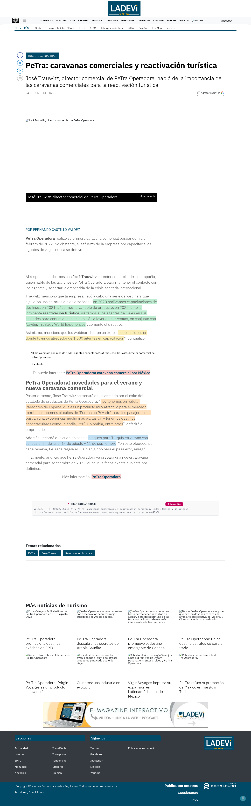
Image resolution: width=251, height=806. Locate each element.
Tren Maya (157, 28)
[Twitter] (20, 63)
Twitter (94, 748)
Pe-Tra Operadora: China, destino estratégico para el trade (201, 643)
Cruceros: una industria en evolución (98, 685)
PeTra (31, 553)
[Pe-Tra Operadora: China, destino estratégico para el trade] (202, 623)
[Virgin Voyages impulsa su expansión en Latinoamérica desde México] (151, 667)
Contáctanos (188, 792)
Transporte (127, 20)
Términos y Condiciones (29, 792)
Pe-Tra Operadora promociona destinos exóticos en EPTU (43, 643)
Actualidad (46, 20)
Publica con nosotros (181, 785)
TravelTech (112, 20)
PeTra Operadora (106, 476)
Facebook (96, 754)
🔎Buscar (197, 20)
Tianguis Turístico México (60, 28)
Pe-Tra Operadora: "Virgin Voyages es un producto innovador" (47, 687)
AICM (93, 28)
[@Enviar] (20, 78)
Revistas (184, 20)
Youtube (95, 773)
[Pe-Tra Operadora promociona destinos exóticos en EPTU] (49, 623)
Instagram (96, 760)
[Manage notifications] (243, 798)
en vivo (171, 28)
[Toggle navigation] (23, 20)
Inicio (32, 55)
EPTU (72, 20)
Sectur (38, 28)
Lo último (61, 20)
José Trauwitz (50, 553)
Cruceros (158, 20)
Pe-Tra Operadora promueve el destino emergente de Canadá (146, 643)
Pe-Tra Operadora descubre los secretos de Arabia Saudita (98, 643)
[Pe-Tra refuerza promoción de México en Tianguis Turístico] (202, 667)
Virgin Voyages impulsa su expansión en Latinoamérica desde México (149, 689)
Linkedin (95, 766)
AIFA (131, 28)
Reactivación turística (78, 553)
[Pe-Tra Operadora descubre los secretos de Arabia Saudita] (100, 623)
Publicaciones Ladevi (141, 748)
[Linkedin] (20, 71)
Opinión (171, 20)
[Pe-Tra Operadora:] (49, 667)
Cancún (143, 28)
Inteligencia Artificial (112, 28)
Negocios (97, 20)
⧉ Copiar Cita (174, 504)
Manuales (83, 20)
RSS (194, 800)
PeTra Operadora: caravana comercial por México (108, 372)
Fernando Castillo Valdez (56, 229)
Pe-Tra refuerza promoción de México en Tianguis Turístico (201, 687)
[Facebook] (20, 55)
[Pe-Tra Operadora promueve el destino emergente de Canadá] (151, 623)
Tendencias (143, 20)
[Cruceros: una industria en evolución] (100, 667)
